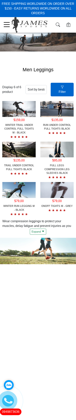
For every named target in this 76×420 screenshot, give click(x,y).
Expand (37, 231)
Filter (62, 91)
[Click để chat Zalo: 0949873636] (9, 385)
